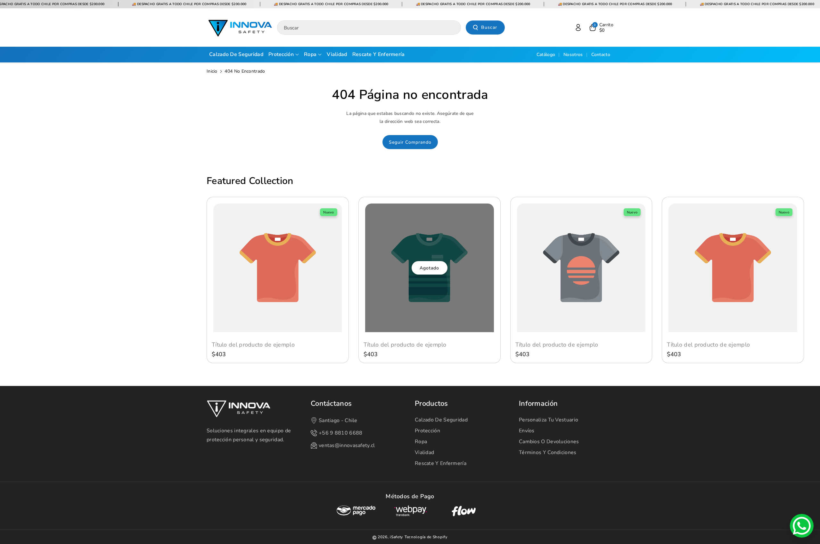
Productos (431, 403)
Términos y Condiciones (548, 452)
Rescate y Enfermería (440, 463)
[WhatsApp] (802, 526)
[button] (600, 27)
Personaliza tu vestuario (548, 419)
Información (538, 403)
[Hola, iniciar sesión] (578, 27)
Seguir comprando (410, 142)
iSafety (396, 537)
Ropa (421, 441)
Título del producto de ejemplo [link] (253, 344)
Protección (427, 430)
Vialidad (424, 452)
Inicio (212, 71)
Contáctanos (331, 403)
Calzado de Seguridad (441, 419)
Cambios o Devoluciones (549, 441)
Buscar (489, 27)
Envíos (527, 430)
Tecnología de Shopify (426, 537)
